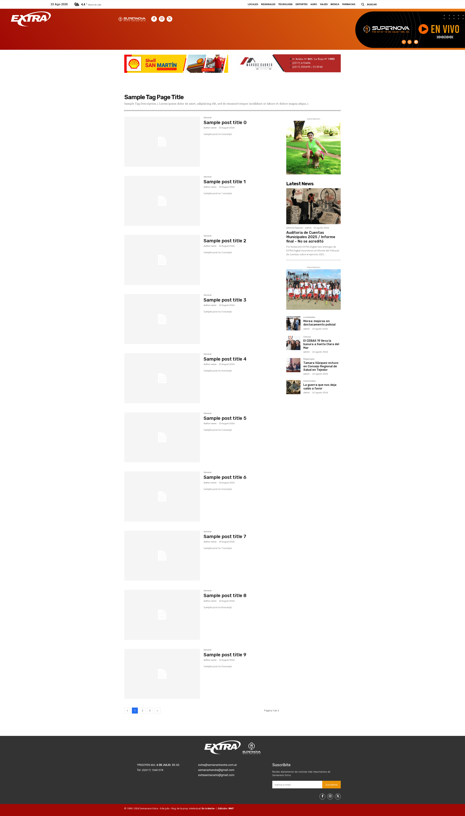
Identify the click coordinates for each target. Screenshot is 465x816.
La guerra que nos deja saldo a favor (319, 386)
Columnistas (309, 381)
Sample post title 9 (225, 655)
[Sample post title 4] (162, 378)
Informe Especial (294, 228)
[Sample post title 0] (162, 142)
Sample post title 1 (225, 182)
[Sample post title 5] (162, 437)
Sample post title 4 (225, 359)
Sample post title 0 (225, 122)
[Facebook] (154, 19)
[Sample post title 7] (162, 556)
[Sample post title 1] (162, 201)
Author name (210, 128)
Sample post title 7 (225, 536)
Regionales (308, 359)
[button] (368, 4)
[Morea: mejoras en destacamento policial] (293, 323)
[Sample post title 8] (162, 615)
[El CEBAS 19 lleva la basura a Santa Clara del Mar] (293, 343)
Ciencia (307, 337)
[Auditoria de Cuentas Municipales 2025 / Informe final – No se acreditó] (313, 206)
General (207, 118)
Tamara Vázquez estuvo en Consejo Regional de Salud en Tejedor (320, 366)
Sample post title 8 (225, 595)
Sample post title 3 (225, 300)
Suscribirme (331, 784)
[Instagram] (162, 19)
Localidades (309, 317)
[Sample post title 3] (162, 319)
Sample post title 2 (225, 241)
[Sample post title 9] (162, 674)
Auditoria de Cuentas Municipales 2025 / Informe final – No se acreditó (310, 236)
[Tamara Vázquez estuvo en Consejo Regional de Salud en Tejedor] (293, 365)
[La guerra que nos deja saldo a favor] (293, 387)
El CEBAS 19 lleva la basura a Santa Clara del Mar (321, 344)
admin (308, 228)
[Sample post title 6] (162, 496)
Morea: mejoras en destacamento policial (319, 322)
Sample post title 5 (225, 418)
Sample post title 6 (225, 477)
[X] (169, 19)
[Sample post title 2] (162, 260)
